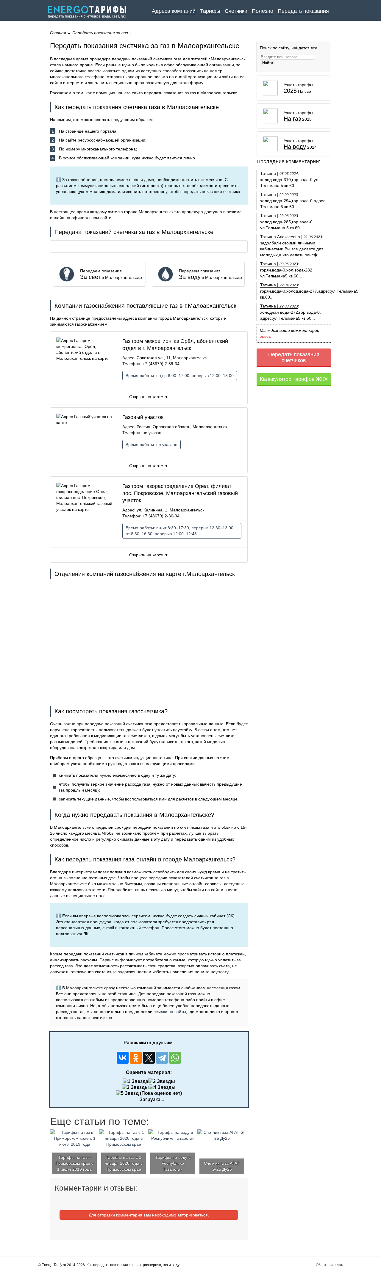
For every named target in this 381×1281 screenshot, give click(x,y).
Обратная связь (329, 1265)
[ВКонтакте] (123, 1058)
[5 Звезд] (127, 1093)
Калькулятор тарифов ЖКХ (294, 379)
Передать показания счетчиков (293, 357)
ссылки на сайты (170, 1011)
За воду (190, 277)
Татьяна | (279, 173)
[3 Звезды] (135, 1087)
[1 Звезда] (135, 1081)
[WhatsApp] (175, 1058)
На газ (292, 119)
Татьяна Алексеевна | (291, 236)
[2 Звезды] (161, 1081)
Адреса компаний (174, 11)
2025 (290, 91)
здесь (265, 336)
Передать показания (303, 11)
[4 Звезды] (162, 1087)
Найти (267, 63)
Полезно (262, 11)
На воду (295, 147)
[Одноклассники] (136, 1058)
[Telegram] (162, 1058)
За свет (90, 277)
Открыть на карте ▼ (148, 396)
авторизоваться (192, 1215)
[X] (149, 1058)
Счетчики (236, 11)
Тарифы (210, 11)
